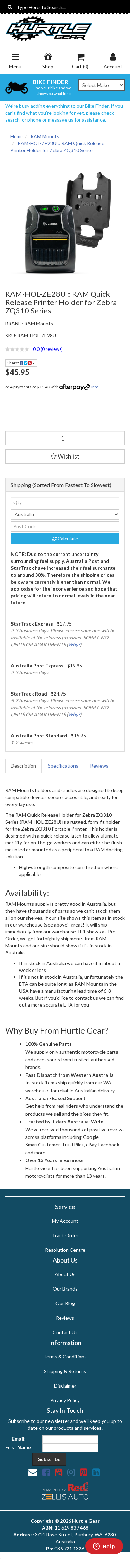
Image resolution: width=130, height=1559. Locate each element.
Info (94, 386)
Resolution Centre (65, 1250)
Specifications (63, 766)
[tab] (23, 766)
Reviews (99, 766)
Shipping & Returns (65, 1371)
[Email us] (32, 1472)
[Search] (10, 7)
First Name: (18, 1447)
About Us (65, 1274)
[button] (65, 349)
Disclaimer (65, 1386)
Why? (74, 644)
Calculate (67, 538)
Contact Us (65, 1332)
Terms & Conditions (65, 1356)
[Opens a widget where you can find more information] (104, 1547)
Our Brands (65, 1289)
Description (23, 766)
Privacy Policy (65, 1400)
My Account (65, 1221)
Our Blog (65, 1303)
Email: (19, 1439)
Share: (13, 362)
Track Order (65, 1235)
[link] (46, 1472)
